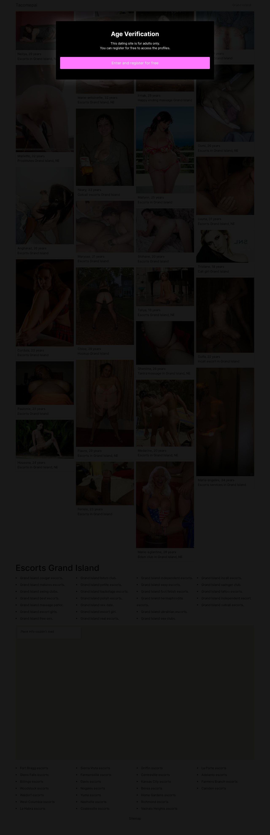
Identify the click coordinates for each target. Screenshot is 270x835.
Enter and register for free (135, 63)
